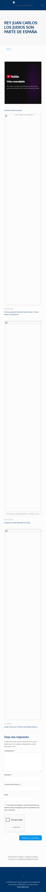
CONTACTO (12, 859)
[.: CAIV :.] (23, 5)
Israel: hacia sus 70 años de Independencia (20, 727)
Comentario (9, 751)
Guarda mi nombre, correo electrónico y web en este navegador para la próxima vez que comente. (21, 807)
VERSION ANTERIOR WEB (28, 859)
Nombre (8, 775)
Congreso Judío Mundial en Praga (17, 523)
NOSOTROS (12, 857)
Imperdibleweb (23, 887)
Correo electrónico (12, 784)
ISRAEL (21, 857)
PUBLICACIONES (31, 857)
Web (6, 795)
